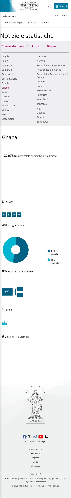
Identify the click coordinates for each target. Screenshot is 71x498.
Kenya (5, 92)
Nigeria (41, 61)
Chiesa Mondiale (13, 46)
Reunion (41, 81)
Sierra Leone (44, 90)
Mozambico (8, 119)
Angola (5, 56)
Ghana (5, 87)
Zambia (41, 117)
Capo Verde (8, 74)
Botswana (7, 65)
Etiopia (5, 83)
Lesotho (6, 96)
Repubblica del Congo (49, 69)
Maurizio (6, 114)
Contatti (45, 22)
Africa (35, 46)
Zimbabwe (42, 121)
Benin (5, 61)
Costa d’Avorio (9, 78)
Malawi (6, 110)
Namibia (41, 56)
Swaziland (42, 99)
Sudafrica (42, 95)
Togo (39, 108)
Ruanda (41, 86)
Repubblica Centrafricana (51, 65)
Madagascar (8, 105)
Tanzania (42, 104)
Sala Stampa (10, 16)
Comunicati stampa (12, 22)
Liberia (5, 101)
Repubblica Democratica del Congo (52, 76)
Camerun (7, 69)
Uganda (41, 112)
